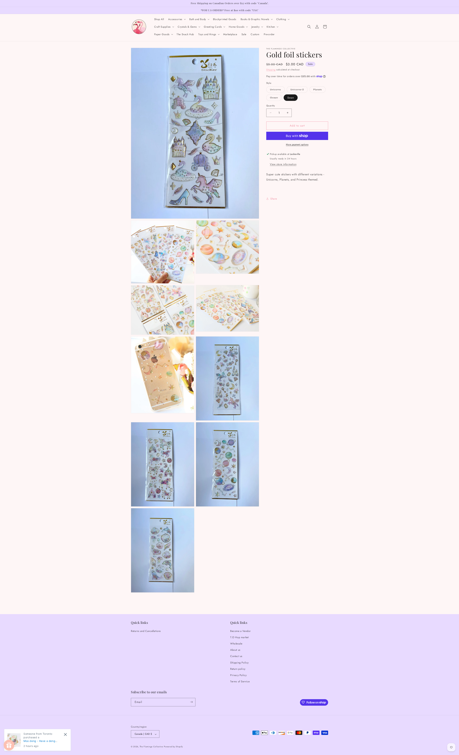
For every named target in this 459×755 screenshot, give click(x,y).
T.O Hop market (239, 637)
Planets (319, 90)
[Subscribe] (191, 702)
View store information (283, 164)
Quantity (270, 105)
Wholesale (236, 643)
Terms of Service (240, 681)
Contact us (236, 656)
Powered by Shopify (173, 746)
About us (235, 650)
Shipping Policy (239, 662)
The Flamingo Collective (151, 746)
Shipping (271, 69)
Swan (290, 97)
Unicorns (277, 90)
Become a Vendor (240, 631)
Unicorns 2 (299, 90)
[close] (65, 734)
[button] (176, 19)
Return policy (237, 668)
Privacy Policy (238, 675)
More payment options (297, 144)
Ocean (276, 98)
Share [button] (273, 198)
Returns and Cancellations (146, 631)
